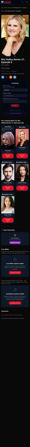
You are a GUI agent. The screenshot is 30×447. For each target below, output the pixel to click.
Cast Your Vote (7, 155)
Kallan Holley (7, 214)
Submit (15, 105)
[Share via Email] (14, 77)
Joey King (7, 150)
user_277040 (12, 73)
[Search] (22, 2)
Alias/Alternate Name (10, 98)
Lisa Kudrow (22, 147)
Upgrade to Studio (15, 242)
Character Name (7, 93)
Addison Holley (22, 182)
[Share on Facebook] (2, 77)
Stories (9, 7)
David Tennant (8, 182)
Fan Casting (4, 7)
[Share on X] (6, 77)
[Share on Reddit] (10, 77)
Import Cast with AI (16, 113)
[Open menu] (27, 2)
